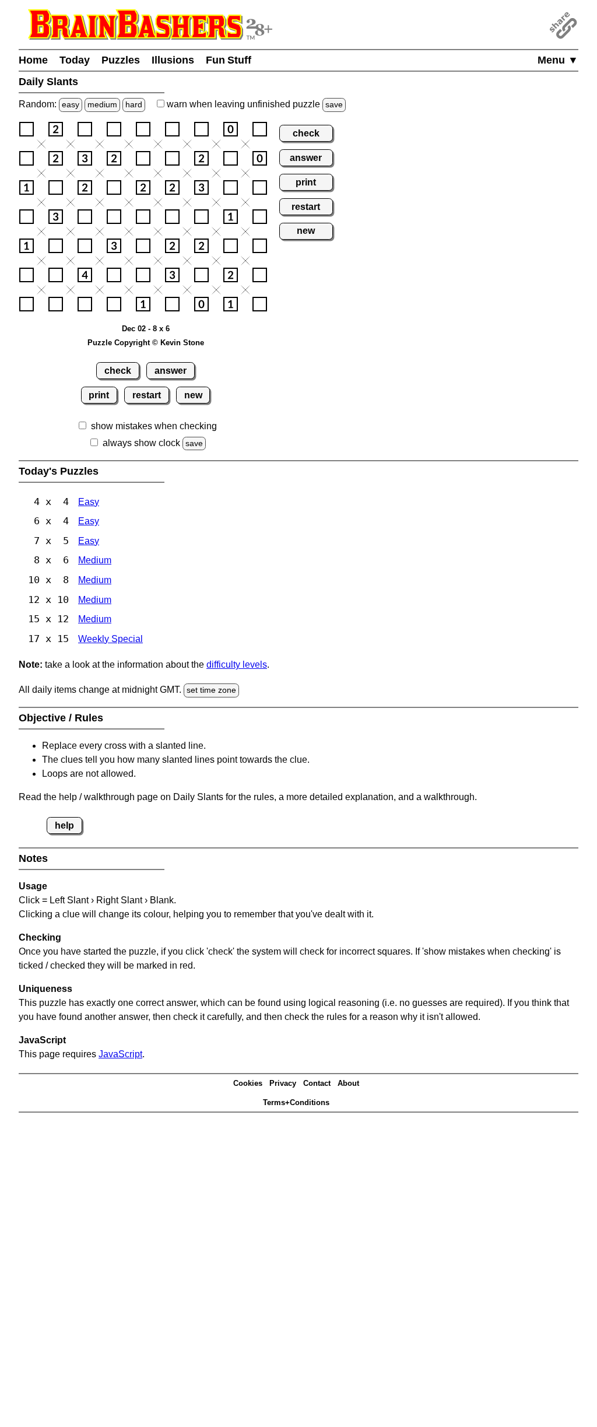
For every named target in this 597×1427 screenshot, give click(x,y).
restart (146, 395)
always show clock (141, 443)
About (348, 1083)
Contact (317, 1083)
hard (133, 104)
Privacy (282, 1083)
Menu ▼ (558, 60)
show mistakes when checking (154, 426)
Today (74, 60)
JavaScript (120, 1054)
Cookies (247, 1083)
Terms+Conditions (296, 1102)
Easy (88, 502)
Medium (94, 560)
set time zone (211, 690)
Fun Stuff (228, 60)
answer (170, 371)
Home (33, 60)
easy (70, 104)
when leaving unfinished (253, 104)
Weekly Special (110, 639)
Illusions (173, 60)
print (99, 395)
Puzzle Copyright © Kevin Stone (145, 342)
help (64, 825)
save (334, 104)
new (193, 395)
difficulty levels (236, 664)
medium (102, 104)
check (117, 371)
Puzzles (120, 60)
